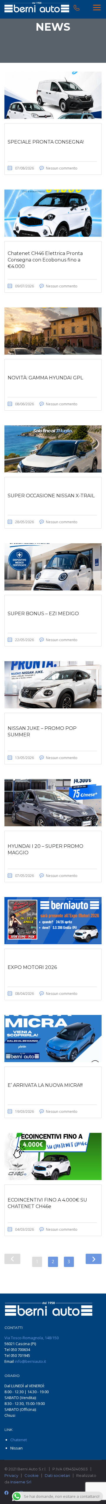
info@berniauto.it (30, 1361)
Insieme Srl (20, 1482)
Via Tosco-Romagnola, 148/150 (31, 1337)
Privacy (11, 1475)
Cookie (31, 1475)
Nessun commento (61, 168)
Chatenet (18, 1439)
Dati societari (57, 1475)
